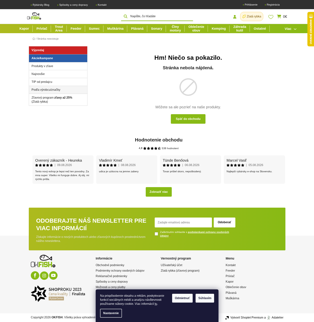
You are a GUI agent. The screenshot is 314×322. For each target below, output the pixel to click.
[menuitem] (24, 28)
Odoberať (224, 222)
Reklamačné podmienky (111, 276)
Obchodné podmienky (110, 265)
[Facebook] (35, 275)
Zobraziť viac (159, 191)
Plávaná (231, 292)
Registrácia (273, 4)
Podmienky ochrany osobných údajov (120, 270)
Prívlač (230, 276)
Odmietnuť (182, 298)
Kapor (230, 281)
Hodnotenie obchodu (159, 140)
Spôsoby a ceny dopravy (73, 4)
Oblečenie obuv (236, 287)
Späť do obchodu (188, 118)
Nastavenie (111, 313)
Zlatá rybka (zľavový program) (180, 270)
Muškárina (232, 298)
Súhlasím (204, 298)
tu (156, 303)
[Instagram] (44, 275)
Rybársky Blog (41, 4)
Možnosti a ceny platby (110, 287)
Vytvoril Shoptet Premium (246, 317)
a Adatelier (273, 317)
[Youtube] (53, 275)
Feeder (230, 270)
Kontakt (102, 4)
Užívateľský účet (171, 265)
